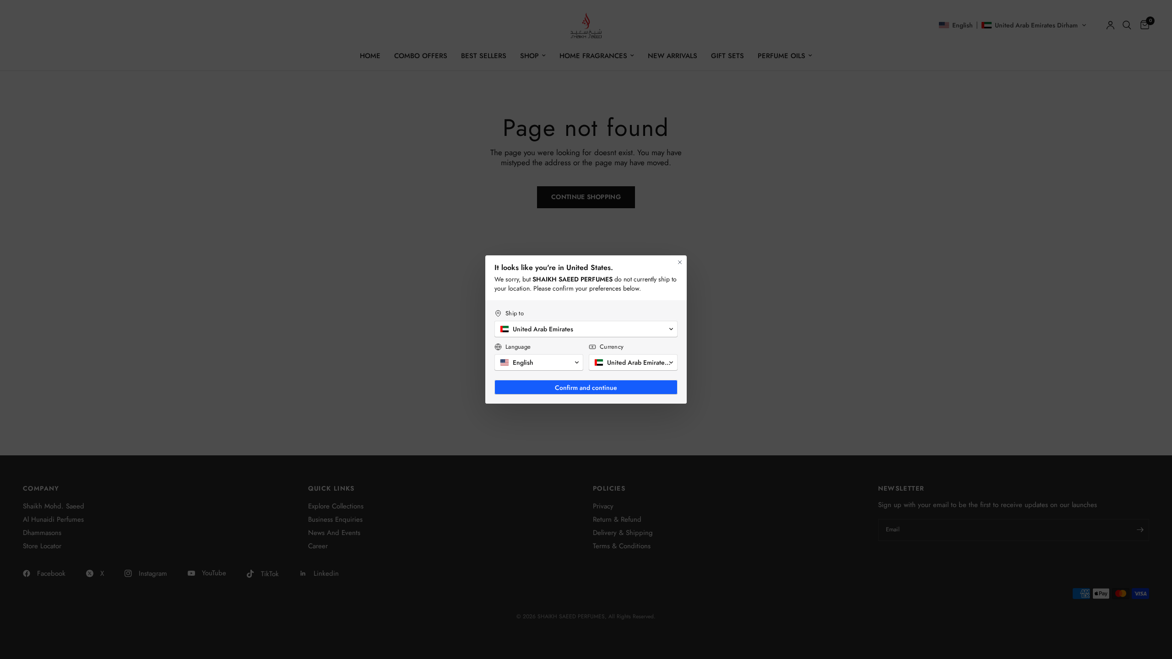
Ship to (514, 313)
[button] (586, 329)
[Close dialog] (680, 262)
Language (518, 347)
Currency (612, 347)
